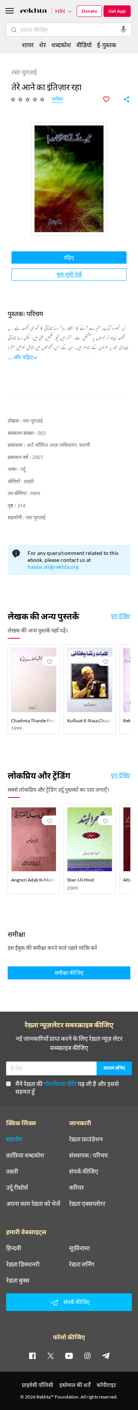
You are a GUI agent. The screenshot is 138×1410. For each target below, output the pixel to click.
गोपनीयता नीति (60, 1083)
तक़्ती (12, 1171)
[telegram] (106, 1355)
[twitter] (50, 1355)
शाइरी (29, 482)
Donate (89, 11)
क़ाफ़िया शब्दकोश (25, 1155)
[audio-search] (123, 29)
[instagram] (87, 1355)
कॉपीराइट (106, 1385)
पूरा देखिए (120, 616)
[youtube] (69, 1355)
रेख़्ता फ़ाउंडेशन (86, 1139)
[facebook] (32, 1355)
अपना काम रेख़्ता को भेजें (33, 1203)
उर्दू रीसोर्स (17, 1187)
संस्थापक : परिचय (88, 1155)
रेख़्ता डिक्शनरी (22, 1264)
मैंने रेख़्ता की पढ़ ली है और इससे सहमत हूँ (67, 1087)
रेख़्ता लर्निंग (81, 1264)
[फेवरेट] (110, 99)
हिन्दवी (13, 1248)
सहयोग (14, 1139)
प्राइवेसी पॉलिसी (37, 1385)
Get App (117, 11)
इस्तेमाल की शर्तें (74, 1385)
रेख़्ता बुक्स (18, 1280)
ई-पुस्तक (106, 44)
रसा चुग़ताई (33, 421)
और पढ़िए (23, 357)
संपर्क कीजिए (83, 1171)
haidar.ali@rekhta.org (53, 566)
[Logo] (33, 12)
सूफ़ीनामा (79, 1248)
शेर (42, 44)
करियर (76, 1187)
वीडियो (84, 44)
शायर (28, 44)
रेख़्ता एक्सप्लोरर (87, 1203)
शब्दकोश (61, 44)
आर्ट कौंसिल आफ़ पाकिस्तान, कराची (58, 445)
